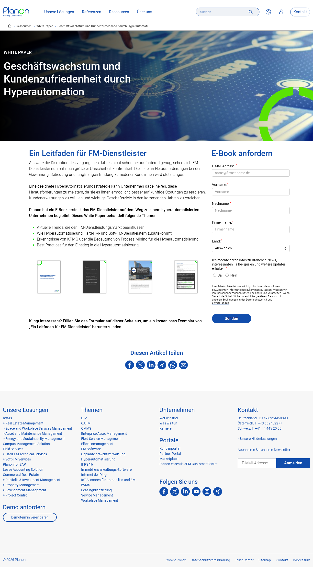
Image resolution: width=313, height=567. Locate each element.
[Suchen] (250, 12)
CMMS (86, 428)
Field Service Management (101, 439)
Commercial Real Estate (21, 475)
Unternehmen (177, 410)
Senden (231, 318)
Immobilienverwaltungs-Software (106, 469)
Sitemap (264, 560)
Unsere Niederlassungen (258, 439)
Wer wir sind (168, 418)
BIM (84, 418)
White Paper (44, 26)
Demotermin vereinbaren (29, 517)
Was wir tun (168, 423)
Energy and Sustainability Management (35, 439)
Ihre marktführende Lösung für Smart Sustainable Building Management (9, 26)
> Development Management (24, 490)
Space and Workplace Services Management (38, 428)
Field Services (13, 449)
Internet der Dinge (94, 475)
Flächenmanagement (97, 444)
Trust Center (244, 560)
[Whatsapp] (172, 365)
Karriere (165, 428)
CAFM (85, 423)
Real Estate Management (24, 423)
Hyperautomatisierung (98, 459)
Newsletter (282, 450)
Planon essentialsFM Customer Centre (188, 464)
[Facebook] (129, 365)
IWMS (7, 418)
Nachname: (220, 204)
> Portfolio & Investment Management (31, 480)
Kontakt (300, 12)
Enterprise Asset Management (104, 433)
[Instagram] (206, 491)
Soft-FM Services (18, 459)
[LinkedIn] (151, 365)
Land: (216, 241)
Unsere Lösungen (59, 12)
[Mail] (183, 365)
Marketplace (168, 459)
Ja (220, 275)
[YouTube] (196, 491)
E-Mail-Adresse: (223, 166)
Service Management (97, 495)
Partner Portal (170, 454)
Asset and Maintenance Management (33, 433)
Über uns (144, 12)
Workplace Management (99, 500)
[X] (140, 365)
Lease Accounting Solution (23, 469)
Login (281, 12)
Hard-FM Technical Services (26, 454)
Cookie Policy (176, 560)
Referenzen (91, 12)
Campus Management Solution (26, 444)
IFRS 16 (87, 464)
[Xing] (161, 365)
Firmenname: (222, 222)
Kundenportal (169, 448)
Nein (233, 275)
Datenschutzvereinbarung (210, 560)
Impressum (301, 560)
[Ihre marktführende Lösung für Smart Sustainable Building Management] (16, 12)
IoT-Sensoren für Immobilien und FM (108, 480)
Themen (91, 410)
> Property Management (21, 485)
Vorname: (219, 185)
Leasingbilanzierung (96, 490)
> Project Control (15, 495)
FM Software (91, 449)
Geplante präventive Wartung (103, 454)
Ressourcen (119, 12)
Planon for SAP (14, 464)
